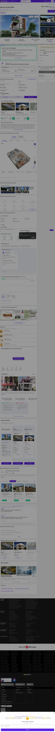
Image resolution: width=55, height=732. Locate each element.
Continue (27, 729)
